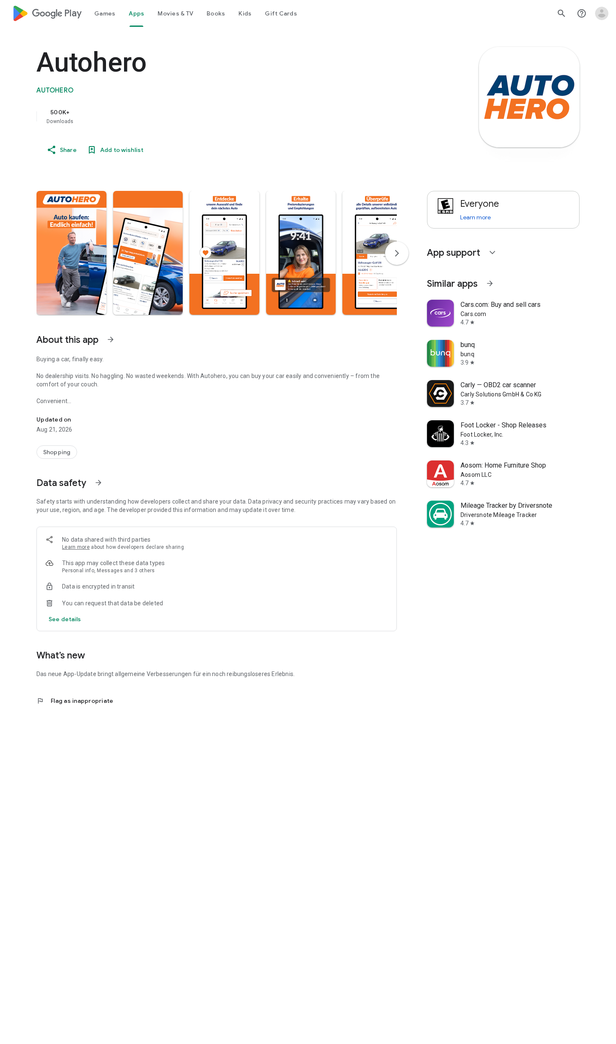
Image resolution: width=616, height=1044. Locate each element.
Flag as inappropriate (74, 701)
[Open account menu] (602, 13)
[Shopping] (56, 452)
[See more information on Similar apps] (490, 283)
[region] (204, 116)
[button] (71, 253)
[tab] (105, 13)
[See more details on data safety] (65, 619)
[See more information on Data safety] (98, 483)
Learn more (76, 547)
